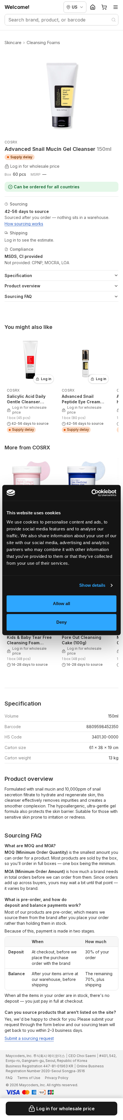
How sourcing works (24, 223)
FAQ (9, 1078)
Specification (18, 275)
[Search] (113, 19)
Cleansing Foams (43, 42)
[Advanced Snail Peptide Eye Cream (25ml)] (85, 384)
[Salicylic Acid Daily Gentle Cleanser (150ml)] (30, 384)
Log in (46, 378)
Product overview (22, 285)
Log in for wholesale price (65, 1108)
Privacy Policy (56, 1078)
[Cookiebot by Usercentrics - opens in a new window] (91, 493)
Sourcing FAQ (18, 296)
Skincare (13, 42)
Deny (61, 622)
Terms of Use (28, 1078)
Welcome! (17, 7)
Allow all (61, 603)
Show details (92, 585)
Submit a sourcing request (29, 1038)
